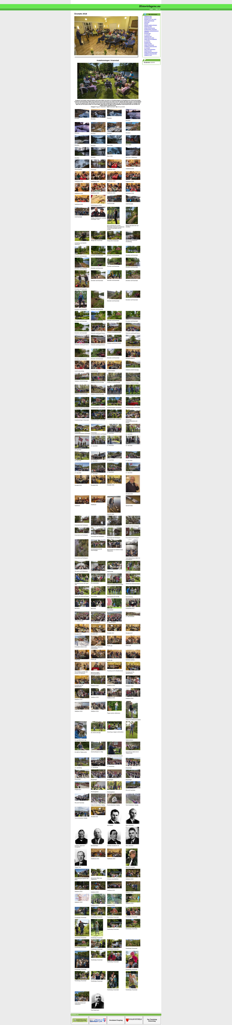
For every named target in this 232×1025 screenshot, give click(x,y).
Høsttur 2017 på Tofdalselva (150, 39)
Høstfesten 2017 (148, 36)
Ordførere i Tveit (148, 55)
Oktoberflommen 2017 (149, 37)
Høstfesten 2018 (148, 26)
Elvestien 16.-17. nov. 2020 (150, 19)
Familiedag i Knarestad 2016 (150, 46)
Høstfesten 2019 (148, 17)
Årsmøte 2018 (147, 33)
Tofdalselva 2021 (148, 16)
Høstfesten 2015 (148, 50)
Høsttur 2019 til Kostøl (149, 20)
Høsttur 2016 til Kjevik (149, 45)
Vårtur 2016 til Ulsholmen (149, 49)
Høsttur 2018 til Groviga (149, 28)
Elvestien (146, 23)
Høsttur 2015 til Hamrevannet (150, 52)
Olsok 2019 (146, 22)
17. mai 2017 (147, 40)
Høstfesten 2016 (148, 43)
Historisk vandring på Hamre (150, 25)
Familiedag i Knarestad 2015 (150, 53)
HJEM (151, 9)
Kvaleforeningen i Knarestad (150, 29)
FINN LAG (157, 9)
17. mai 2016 (147, 47)
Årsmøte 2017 (147, 42)
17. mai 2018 (147, 34)
